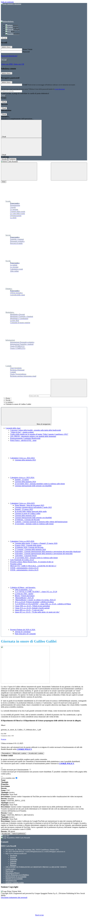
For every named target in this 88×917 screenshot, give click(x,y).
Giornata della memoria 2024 (25, 482)
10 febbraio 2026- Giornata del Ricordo (29, 547)
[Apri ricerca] (69, 171)
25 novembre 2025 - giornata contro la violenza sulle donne (36, 558)
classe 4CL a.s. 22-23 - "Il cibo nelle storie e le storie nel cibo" (37, 612)
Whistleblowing (11, 880)
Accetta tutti (36, 753)
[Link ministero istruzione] (11, 4)
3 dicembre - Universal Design (26, 556)
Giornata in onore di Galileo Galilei (27, 513)
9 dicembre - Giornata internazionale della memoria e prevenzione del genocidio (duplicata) (48, 551)
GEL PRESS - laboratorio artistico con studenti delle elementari (33, 436)
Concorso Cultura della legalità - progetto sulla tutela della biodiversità (35, 430)
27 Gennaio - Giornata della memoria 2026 (30, 549)
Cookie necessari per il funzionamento (15, 770)
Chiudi (4, 102)
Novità (8, 400)
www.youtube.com (8, 778)
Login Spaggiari (60, 89)
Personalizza (6, 753)
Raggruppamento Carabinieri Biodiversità (25, 438)
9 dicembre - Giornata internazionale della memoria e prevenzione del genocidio (44, 554)
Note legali (9, 871)
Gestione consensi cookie (15, 882)
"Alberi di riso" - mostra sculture (22, 432)
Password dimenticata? (9, 56)
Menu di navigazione (43, 424)
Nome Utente (27, 49)
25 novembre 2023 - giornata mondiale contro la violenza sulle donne (40, 484)
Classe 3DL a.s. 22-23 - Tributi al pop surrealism (32, 606)
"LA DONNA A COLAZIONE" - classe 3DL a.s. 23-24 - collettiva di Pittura (43, 604)
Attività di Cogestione (23, 632)
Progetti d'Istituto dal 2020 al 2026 (23, 630)
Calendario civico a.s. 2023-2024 (22, 477)
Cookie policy (11, 869)
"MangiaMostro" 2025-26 (24, 598)
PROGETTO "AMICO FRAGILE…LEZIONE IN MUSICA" (33, 566)
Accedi (4, 38)
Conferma (12, 159)
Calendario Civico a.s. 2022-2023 (22, 458)
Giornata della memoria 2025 (25, 516)
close (3, 182)
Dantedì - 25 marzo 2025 (24, 509)
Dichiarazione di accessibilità (16, 877)
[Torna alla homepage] (44, 161)
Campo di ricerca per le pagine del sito (15, 396)
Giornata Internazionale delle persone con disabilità (33, 518)
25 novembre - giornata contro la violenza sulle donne (34, 524)
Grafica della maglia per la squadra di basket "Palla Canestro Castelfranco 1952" (39, 434)
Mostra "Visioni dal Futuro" (25, 596)
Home (8, 398)
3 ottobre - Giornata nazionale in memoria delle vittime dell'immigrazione (41, 522)
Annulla (4, 159)
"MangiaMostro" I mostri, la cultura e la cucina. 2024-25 (35, 600)
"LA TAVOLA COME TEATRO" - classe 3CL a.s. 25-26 (36, 592)
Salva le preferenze (18, 833)
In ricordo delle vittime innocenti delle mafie (31, 511)
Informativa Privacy (13, 873)
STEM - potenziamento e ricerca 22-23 (24, 568)
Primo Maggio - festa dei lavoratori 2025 (29, 505)
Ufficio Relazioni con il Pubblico (17, 875)
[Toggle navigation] (19, 171)
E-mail (25, 85)
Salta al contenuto (7, 2)
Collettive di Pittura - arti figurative (23, 587)
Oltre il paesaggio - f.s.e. (23, 590)
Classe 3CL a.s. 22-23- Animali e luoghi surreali (32, 608)
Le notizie (9, 402)
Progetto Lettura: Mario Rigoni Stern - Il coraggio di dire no (31, 562)
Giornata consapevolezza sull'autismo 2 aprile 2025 (33, 507)
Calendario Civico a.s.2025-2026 (22, 541)
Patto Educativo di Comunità (25, 634)
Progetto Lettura (16, 564)
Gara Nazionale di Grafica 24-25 (22, 560)
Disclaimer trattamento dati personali (14, 897)
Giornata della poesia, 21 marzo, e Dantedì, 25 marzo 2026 (36, 543)
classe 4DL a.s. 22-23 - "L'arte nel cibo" (29, 610)
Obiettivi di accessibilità (14, 879)
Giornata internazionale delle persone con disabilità (33, 486)
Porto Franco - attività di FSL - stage (23, 440)
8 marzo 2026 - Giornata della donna (28, 545)
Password (26, 52)
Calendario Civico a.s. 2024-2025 (22, 503)
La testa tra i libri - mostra (24, 594)
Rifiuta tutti (19, 753)
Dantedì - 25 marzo (22, 480)
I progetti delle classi (13, 428)
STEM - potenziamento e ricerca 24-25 (24, 570)
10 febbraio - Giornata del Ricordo (27, 520)
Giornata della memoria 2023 (25, 460)
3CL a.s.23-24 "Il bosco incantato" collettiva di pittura (34, 602)
